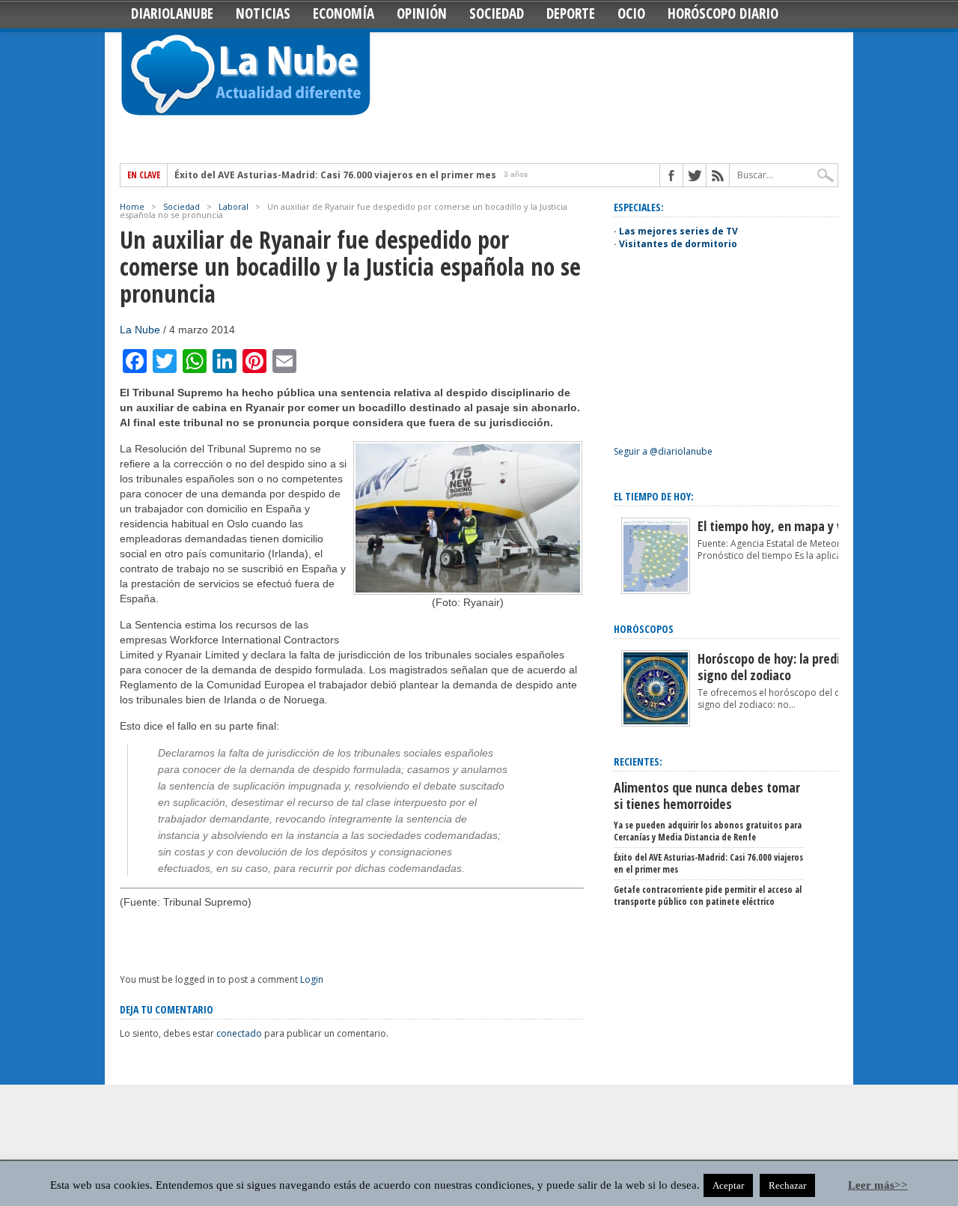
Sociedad (496, 13)
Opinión (422, 13)
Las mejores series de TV (678, 231)
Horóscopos (644, 629)
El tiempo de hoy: (654, 496)
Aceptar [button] (728, 1185)
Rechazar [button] (787, 1185)
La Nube (140, 330)
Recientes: (638, 761)
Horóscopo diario (723, 13)
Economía (343, 13)
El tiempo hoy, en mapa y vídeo (782, 526)
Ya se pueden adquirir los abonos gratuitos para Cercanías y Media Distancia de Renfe (708, 831)
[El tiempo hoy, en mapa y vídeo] (655, 590)
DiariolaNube (172, 13)
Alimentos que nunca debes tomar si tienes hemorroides (707, 795)
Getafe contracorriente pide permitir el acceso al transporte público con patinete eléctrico (708, 895)
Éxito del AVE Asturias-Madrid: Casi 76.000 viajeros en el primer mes (335, 175)
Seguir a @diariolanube (663, 451)
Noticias (263, 13)
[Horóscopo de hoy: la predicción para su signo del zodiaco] (655, 723)
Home (132, 206)
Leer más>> (878, 1185)
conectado (239, 1033)
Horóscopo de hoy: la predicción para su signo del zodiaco (804, 666)
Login (311, 979)
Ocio (631, 13)
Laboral (233, 206)
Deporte (570, 13)
